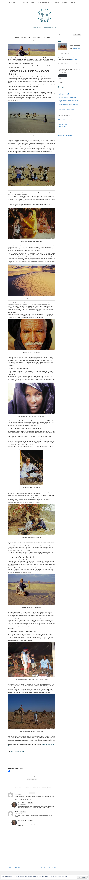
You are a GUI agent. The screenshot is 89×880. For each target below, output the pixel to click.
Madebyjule (36, 40)
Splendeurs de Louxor (14, 867)
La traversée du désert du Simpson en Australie (21, 750)
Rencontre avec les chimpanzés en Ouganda (68, 104)
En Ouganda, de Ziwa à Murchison (65, 107)
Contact (73, 2)
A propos (64, 2)
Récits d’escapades (28, 2)
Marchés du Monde (62, 124)
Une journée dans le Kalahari (47, 867)
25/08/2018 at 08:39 (18, 794)
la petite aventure (31, 779)
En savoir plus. (76, 48)
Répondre (32, 793)
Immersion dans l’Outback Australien (66, 109)
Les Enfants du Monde (63, 122)
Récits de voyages (14, 2)
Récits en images (42, 2)
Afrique (35, 28)
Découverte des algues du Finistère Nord (67, 97)
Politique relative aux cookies (62, 876)
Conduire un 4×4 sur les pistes (65, 135)
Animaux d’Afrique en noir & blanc (65, 119)
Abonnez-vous (63, 76)
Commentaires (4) (32, 776)
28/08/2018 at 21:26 (18, 813)
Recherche (77, 34)
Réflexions (54, 2)
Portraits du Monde (62, 126)
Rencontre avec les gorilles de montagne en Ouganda (68, 101)
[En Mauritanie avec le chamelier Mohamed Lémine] (31, 50)
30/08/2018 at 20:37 (22, 822)
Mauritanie (41, 28)
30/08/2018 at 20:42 (22, 804)
